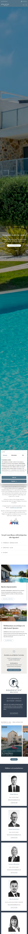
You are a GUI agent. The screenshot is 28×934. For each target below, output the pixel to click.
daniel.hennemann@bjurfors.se (14, 834)
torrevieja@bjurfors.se (16, 658)
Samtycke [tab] (5, 455)
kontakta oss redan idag (16, 507)
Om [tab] (23, 455)
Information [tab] (14, 455)
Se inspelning (8, 640)
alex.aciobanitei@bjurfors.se (14, 904)
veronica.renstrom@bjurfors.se (14, 869)
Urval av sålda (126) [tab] (17, 722)
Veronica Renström (14, 864)
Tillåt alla (14, 477)
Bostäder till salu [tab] (6, 722)
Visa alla (14, 759)
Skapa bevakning (14, 713)
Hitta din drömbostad (14, 245)
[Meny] (26, 5)
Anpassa (13, 481)
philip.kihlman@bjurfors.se (14, 800)
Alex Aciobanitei (14, 899)
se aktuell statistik (8, 599)
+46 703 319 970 (14, 872)
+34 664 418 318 (14, 837)
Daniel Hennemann (14, 829)
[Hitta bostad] (23, 5)
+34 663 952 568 (14, 802)
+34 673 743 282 (14, 907)
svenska (25, 1)
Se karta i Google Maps (14, 670)
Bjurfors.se (4, 1)
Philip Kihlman (14, 794)
